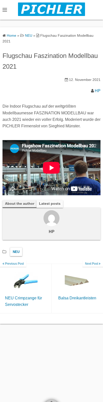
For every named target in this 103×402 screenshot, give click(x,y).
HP (97, 91)
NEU (16, 252)
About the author (19, 203)
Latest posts (49, 203)
